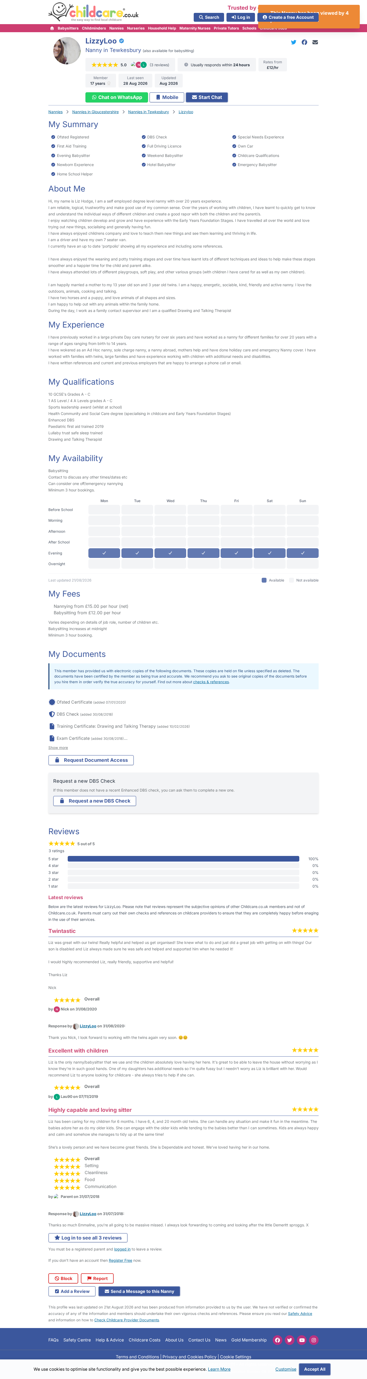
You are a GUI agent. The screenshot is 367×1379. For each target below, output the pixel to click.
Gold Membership (249, 1340)
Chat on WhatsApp (119, 97)
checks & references (211, 682)
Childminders (94, 28)
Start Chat (209, 97)
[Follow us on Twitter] (289, 1340)
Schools (249, 28)
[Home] (52, 28)
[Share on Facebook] (305, 42)
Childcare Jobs (273, 28)
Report (100, 1278)
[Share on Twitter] (294, 42)
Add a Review (75, 1291)
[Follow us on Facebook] (277, 1340)
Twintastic (62, 931)
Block (66, 1278)
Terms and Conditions (137, 1356)
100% (313, 858)
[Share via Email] (315, 42)
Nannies (116, 28)
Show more (58, 747)
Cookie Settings (235, 1356)
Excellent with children (78, 1050)
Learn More (219, 1369)
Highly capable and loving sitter (90, 1109)
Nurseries (136, 28)
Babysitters (68, 28)
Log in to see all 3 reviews (91, 1238)
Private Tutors (226, 28)
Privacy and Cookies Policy (190, 1356)
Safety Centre (77, 1340)
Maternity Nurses (195, 28)
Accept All (314, 1369)
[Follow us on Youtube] (302, 1340)
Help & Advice (110, 1340)
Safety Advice (300, 1313)
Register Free (120, 1260)
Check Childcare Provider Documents (126, 1320)
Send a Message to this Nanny (142, 1291)
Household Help (162, 28)
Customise (285, 1369)
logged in (122, 1249)
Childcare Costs (144, 1340)
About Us (174, 1340)
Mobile (169, 97)
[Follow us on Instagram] (314, 1340)
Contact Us (199, 1340)
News (220, 1340)
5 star (53, 858)
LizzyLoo (88, 1026)
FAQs (53, 1340)
